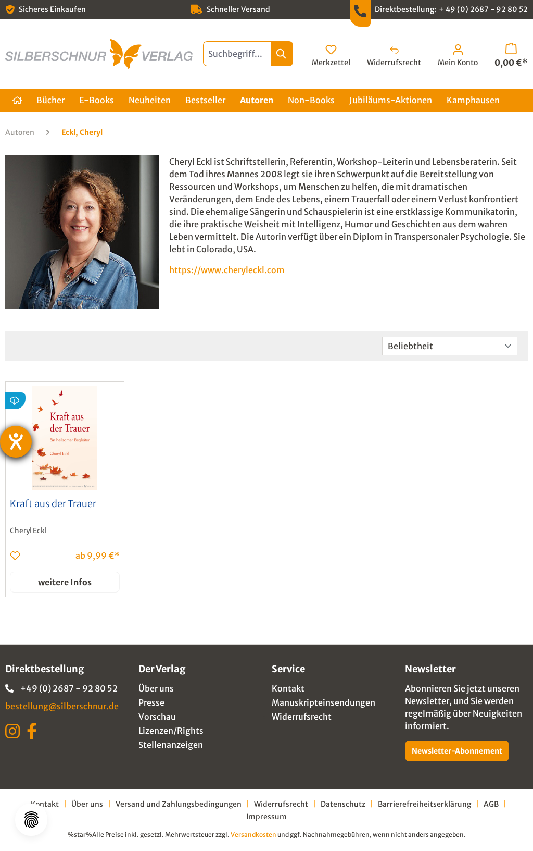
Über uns (156, 688)
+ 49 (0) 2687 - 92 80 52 (483, 9)
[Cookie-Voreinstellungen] (31, 819)
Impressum (266, 816)
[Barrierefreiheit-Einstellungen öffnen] (16, 442)
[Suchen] (282, 53)
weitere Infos (65, 582)
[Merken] (15, 555)
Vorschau (157, 716)
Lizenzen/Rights (171, 730)
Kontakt (288, 688)
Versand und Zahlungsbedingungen (179, 804)
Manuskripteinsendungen (323, 702)
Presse (151, 702)
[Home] (17, 100)
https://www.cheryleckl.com (227, 270)
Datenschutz (343, 804)
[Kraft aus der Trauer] (65, 438)
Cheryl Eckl (28, 530)
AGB (491, 804)
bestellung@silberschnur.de (62, 706)
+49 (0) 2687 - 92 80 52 (69, 688)
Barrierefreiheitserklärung (424, 804)
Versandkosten (253, 834)
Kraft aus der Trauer (53, 504)
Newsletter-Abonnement (457, 751)
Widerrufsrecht (302, 716)
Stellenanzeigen (170, 744)
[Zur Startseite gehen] (99, 54)
